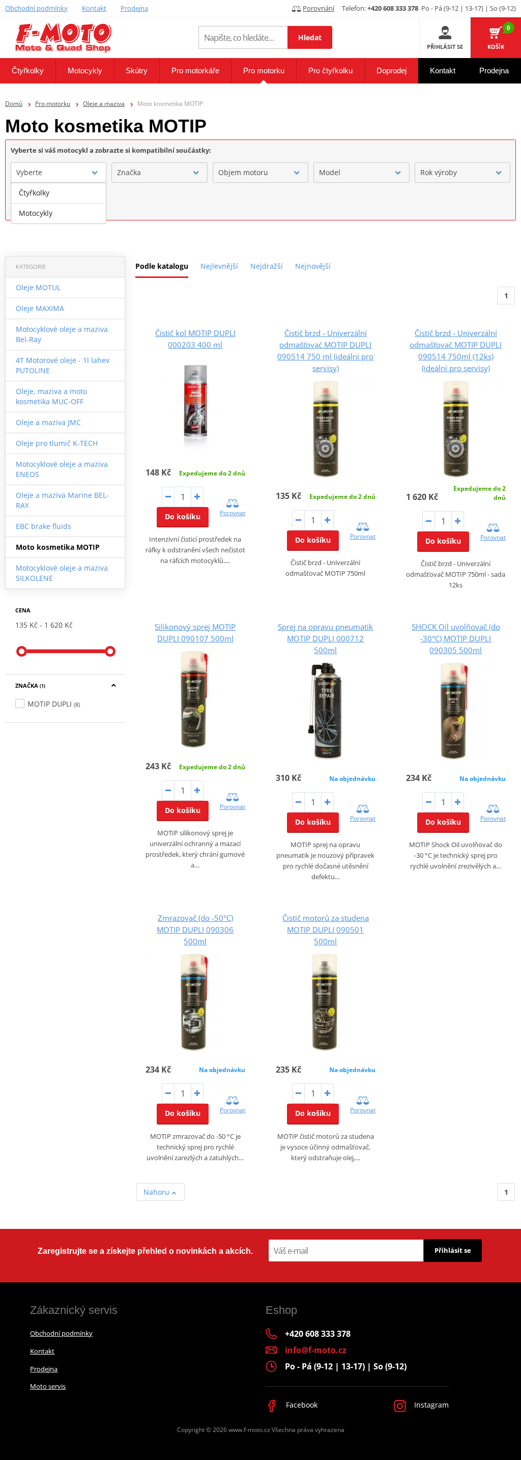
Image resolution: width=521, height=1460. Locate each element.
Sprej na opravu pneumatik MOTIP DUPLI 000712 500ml (325, 638)
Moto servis (48, 1386)
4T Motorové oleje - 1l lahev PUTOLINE (62, 365)
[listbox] (58, 203)
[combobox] (58, 172)
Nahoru (157, 1192)
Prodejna (134, 8)
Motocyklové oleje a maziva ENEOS (62, 469)
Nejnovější (313, 266)
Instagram (430, 1405)
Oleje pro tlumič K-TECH (57, 443)
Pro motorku (52, 103)
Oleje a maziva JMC (48, 422)
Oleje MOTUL (38, 287)
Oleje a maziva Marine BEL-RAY (62, 500)
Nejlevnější (219, 266)
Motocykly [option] (35, 213)
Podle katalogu (161, 266)
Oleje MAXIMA (40, 308)
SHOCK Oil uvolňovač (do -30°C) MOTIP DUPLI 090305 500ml (456, 638)
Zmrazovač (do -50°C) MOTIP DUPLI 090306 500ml (195, 929)
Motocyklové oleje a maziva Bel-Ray (62, 334)
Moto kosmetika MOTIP (58, 547)
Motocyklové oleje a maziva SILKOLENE (62, 573)
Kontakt (94, 8)
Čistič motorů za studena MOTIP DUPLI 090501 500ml (325, 929)
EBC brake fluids (43, 526)
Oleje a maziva (104, 103)
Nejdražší (266, 266)
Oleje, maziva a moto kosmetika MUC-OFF (51, 396)
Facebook (300, 1405)
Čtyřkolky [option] (34, 193)
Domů (13, 103)
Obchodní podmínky (36, 8)
